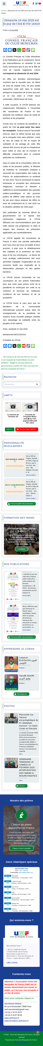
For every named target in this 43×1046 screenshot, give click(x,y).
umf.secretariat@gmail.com (16, 1009)
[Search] (37, 384)
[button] (21, 503)
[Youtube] (39, 3)
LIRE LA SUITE (12, 963)
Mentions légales (21, 1042)
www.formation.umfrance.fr (16, 1021)
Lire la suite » (31, 475)
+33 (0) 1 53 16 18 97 (13, 1012)
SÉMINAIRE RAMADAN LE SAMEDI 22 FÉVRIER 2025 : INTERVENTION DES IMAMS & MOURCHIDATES (28, 767)
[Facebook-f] (33, 3)
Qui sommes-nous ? (14, 946)
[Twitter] (36, 3)
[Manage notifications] (38, 1032)
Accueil (3, 10)
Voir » (21, 754)
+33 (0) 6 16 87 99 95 (13, 1015)
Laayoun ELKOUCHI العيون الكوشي (28, 660)
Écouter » (22, 668)
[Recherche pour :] (21, 384)
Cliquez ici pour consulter (21, 848)
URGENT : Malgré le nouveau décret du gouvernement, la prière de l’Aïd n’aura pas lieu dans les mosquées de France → (19, 366)
